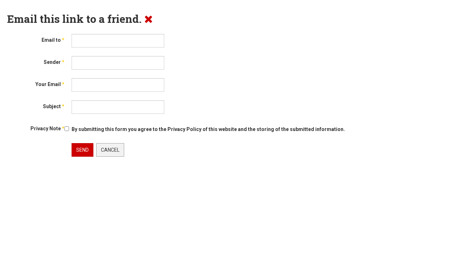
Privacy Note (47, 128)
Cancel (110, 150)
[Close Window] (148, 19)
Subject (53, 106)
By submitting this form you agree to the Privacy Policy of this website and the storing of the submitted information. (208, 129)
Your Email (49, 84)
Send (82, 150)
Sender (54, 62)
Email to (53, 40)
